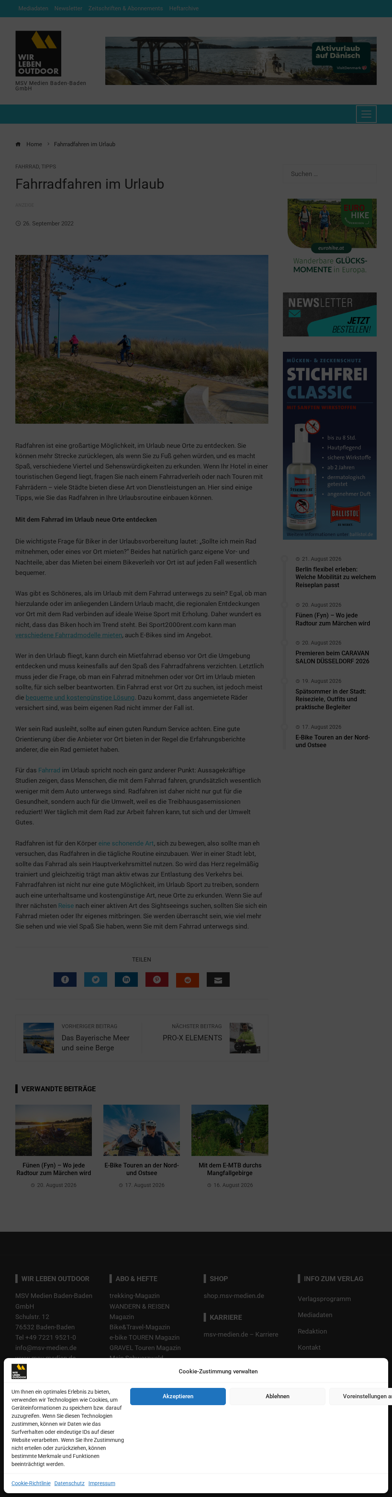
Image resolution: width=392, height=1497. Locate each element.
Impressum (101, 1483)
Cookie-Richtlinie (31, 1483)
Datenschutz (69, 1483)
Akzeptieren (178, 1396)
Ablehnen (277, 1396)
